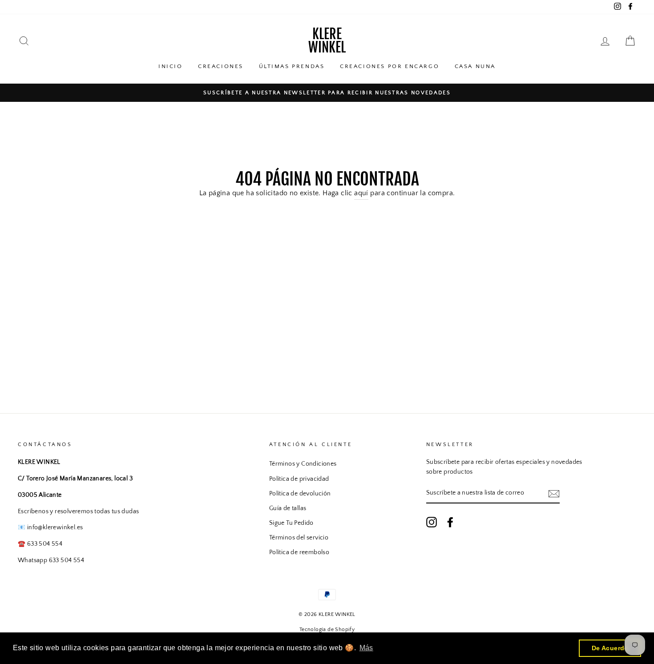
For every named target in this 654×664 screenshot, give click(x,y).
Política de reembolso (299, 552)
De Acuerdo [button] (610, 648)
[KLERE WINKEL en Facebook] (450, 522)
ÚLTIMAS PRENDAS (292, 66)
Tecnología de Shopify (327, 629)
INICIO (170, 66)
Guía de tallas (288, 508)
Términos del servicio (298, 537)
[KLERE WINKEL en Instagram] (431, 522)
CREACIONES (220, 66)
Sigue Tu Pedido (291, 523)
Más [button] (366, 648)
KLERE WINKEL (327, 41)
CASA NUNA (475, 66)
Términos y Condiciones (303, 463)
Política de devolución (300, 493)
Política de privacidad (299, 479)
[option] (327, 93)
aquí (361, 193)
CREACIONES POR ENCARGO (389, 66)
